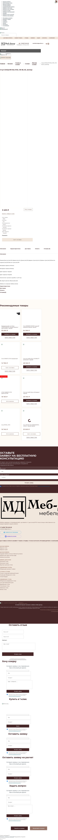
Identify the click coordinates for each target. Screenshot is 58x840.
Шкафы (5, 13)
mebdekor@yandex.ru (38, 43)
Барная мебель (7, 4)
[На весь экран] (3, 838)
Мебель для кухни (7, 8)
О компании (6, 25)
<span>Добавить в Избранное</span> (18, 311)
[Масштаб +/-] (4, 838)
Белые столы (3, 589)
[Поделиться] (2, 838)
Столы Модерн (4, 576)
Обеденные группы (6, 567)
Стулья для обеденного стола (7, 575)
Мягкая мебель (7, 1)
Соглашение (54, 611)
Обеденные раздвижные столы (8, 580)
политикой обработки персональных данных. (17, 659)
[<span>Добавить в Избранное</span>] (10, 318)
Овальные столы (4, 587)
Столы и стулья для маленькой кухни (9, 573)
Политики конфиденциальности (44, 486)
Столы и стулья (6, 10)
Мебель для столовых (8, 9)
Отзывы (5, 20)
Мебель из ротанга (5, 557)
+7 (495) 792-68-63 (24, 43)
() (8, 57)
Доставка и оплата (7, 18)
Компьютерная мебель (8, 6)
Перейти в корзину (19, 828)
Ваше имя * (3, 469)
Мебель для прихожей (8, 11)
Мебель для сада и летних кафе (8, 555)
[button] (10, 334)
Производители (45, 540)
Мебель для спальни (8, 15)
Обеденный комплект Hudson (7, 569)
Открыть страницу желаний (7, 836)
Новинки (5, 21)
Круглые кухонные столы (6, 565)
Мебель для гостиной (8, 14)
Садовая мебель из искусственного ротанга (11, 553)
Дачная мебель (7, 5)
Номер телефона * (4, 474)
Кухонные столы (4, 561)
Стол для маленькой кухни (6, 582)
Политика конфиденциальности (49, 609)
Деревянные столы (5, 584)
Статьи (30, 540)
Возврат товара (7, 19)
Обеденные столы (7, 3)
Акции (4, 23)
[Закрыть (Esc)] (0, 838)
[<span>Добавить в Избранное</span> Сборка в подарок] (10, 384)
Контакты (5, 24)
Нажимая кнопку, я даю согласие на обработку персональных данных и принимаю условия (26, 486)
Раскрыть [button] (4, 235)
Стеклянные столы (4, 586)
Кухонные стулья (4, 563)
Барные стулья (3, 549)
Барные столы (3, 548)
